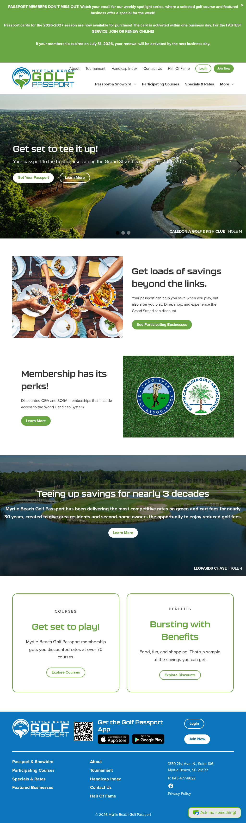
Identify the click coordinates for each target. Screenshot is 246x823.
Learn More (75, 177)
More (224, 84)
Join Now (223, 68)
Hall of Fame (179, 68)
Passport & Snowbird (113, 84)
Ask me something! (218, 812)
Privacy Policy (179, 793)
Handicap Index (124, 68)
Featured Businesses (32, 787)
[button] (6, 166)
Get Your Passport (33, 177)
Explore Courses (66, 672)
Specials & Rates (199, 84)
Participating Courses (160, 84)
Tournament (95, 68)
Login (203, 68)
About (74, 68)
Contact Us (152, 68)
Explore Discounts (180, 675)
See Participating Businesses (162, 324)
